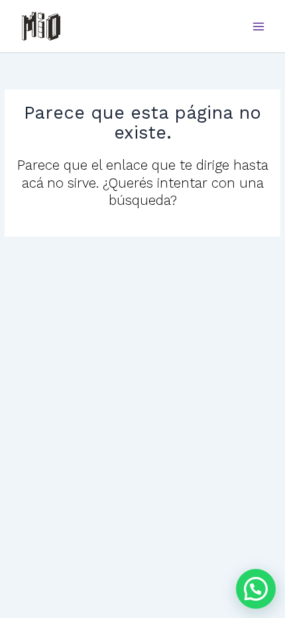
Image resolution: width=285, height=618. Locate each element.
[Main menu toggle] (258, 26)
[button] (256, 589)
